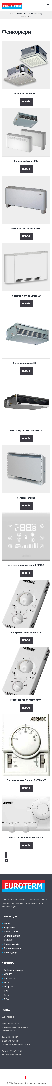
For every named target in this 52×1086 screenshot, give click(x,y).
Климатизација (36, 14)
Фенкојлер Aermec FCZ (26, 161)
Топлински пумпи (12, 948)
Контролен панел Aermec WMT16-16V (26, 780)
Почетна (9, 14)
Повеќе (26, 101)
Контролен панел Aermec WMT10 (26, 837)
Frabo (6, 995)
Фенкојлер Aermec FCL (26, 93)
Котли (7, 923)
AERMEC (8, 974)
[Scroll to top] (5, 1080)
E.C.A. (6, 999)
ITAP (6, 991)
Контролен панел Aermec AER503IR (26, 565)
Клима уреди (10, 952)
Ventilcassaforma (26, 498)
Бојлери (8, 940)
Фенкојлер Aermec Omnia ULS (26, 296)
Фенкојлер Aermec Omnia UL (26, 228)
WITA (6, 982)
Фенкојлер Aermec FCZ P (26, 363)
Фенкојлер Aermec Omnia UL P (26, 430)
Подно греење (11, 931)
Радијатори (9, 927)
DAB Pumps (9, 978)
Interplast (8, 986)
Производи (21, 14)
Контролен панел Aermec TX (26, 632)
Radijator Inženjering (13, 970)
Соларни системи (12, 936)
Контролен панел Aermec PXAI (26, 700)
